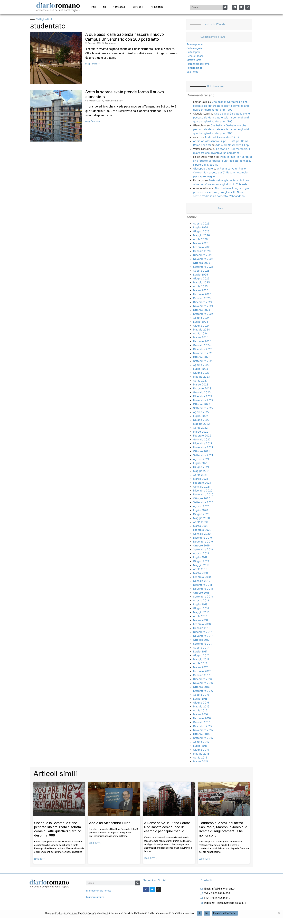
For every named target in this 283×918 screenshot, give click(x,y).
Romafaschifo (195, 67)
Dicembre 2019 (202, 537)
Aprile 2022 (200, 427)
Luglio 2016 (200, 698)
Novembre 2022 (203, 400)
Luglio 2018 (200, 604)
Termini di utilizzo (95, 897)
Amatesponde (195, 44)
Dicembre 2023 (202, 349)
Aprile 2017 (200, 663)
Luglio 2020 (200, 510)
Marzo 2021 (200, 478)
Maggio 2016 (201, 706)
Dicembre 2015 (202, 726)
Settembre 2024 (203, 313)
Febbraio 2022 (202, 435)
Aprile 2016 (200, 710)
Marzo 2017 (200, 667)
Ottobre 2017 (201, 639)
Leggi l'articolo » (92, 64)
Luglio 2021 (200, 463)
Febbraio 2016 (202, 718)
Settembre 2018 (203, 596)
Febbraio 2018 (202, 624)
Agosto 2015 (201, 741)
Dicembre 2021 (202, 443)
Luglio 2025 (200, 274)
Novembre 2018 (203, 588)
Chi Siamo (157, 7)
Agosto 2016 (201, 694)
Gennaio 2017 (201, 675)
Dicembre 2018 (202, 584)
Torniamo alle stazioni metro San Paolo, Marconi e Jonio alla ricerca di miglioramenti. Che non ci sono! (223, 829)
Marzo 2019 (200, 573)
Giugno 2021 (201, 467)
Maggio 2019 (201, 565)
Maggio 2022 (201, 423)
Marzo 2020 (200, 525)
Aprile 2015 (200, 757)
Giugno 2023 (201, 372)
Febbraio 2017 (202, 671)
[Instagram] (247, 7)
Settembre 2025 (203, 266)
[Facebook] (234, 7)
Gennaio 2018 (201, 628)
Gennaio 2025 (202, 298)
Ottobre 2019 (201, 545)
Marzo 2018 (200, 620)
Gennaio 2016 (201, 722)
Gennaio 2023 (202, 392)
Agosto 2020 (201, 506)
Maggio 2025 (201, 282)
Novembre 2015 (203, 730)
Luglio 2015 (200, 745)
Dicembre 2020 (202, 490)
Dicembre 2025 (202, 255)
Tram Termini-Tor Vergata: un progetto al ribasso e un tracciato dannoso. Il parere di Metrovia (222, 160)
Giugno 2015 (201, 749)
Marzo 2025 (200, 290)
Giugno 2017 (201, 655)
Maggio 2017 (201, 659)
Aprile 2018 (200, 616)
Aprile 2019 (200, 569)
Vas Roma (192, 71)
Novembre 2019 (203, 541)
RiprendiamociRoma (198, 63)
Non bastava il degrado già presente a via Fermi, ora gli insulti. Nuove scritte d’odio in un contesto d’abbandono (221, 192)
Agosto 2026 (201, 223)
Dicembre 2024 (202, 302)
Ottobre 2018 (201, 592)
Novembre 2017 (203, 635)
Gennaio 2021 (201, 486)
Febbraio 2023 (202, 388)
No (206, 913)
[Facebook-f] (146, 889)
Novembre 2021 (203, 447)
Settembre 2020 (203, 502)
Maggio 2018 (201, 612)
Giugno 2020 (201, 514)
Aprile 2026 (200, 239)
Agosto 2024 (201, 317)
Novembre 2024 (203, 306)
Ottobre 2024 (201, 310)
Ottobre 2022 (201, 404)
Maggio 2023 (201, 376)
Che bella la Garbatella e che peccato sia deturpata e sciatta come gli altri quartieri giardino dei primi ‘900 (221, 105)
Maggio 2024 (201, 329)
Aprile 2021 (200, 474)
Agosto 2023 (201, 364)
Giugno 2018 (201, 608)
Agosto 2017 (201, 647)
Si (199, 913)
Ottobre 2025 (201, 262)
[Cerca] (225, 7)
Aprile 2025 (200, 286)
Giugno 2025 (201, 278)
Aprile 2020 (200, 522)
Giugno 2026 (201, 231)
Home (93, 7)
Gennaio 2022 (202, 439)
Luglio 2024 (200, 321)
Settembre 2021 (203, 455)
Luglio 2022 (200, 416)
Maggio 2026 (201, 235)
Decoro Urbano (195, 56)
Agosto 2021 (201, 459)
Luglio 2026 (200, 227)
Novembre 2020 (203, 494)
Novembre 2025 (203, 258)
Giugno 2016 (201, 702)
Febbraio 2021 (202, 482)
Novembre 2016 (203, 683)
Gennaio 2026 (202, 251)
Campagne (119, 7)
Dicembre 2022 (202, 396)
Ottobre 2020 (201, 498)
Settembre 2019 (203, 549)
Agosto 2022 (201, 412)
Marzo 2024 (200, 337)
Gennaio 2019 (201, 580)
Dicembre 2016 (202, 679)
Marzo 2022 (200, 431)
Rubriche (138, 7)
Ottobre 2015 (201, 734)
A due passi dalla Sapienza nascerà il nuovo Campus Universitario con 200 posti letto (124, 37)
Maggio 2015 (201, 753)
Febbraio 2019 (202, 577)
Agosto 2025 (201, 270)
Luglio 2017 (200, 651)
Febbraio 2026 (202, 247)
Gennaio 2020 (202, 533)
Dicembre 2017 (202, 631)
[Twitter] (241, 7)
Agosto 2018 (201, 600)
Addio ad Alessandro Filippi (222, 137)
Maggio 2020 (201, 518)
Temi (103, 7)
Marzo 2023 (200, 384)
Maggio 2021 (201, 470)
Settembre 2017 (203, 643)
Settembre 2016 (203, 690)
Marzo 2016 (200, 714)
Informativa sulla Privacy (98, 890)
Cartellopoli (193, 52)
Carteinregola (194, 48)
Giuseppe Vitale (203, 168)
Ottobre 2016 (201, 686)
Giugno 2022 (201, 419)
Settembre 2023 (203, 361)
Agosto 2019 (201, 553)
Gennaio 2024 (202, 345)
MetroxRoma (194, 60)
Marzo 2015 (200, 761)
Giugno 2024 (201, 325)
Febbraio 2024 (202, 341)
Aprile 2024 (200, 333)
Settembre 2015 (203, 738)
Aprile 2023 (200, 380)
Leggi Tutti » (40, 859)
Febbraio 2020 (202, 529)
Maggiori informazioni (224, 913)
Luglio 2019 (200, 557)
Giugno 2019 (201, 561)
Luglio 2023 (200, 368)
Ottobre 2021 (201, 451)
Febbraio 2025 (202, 294)
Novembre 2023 (203, 353)
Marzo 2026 (200, 243)
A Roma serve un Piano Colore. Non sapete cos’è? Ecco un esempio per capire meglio (220, 172)
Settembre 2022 (203, 408)
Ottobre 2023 (201, 357)
